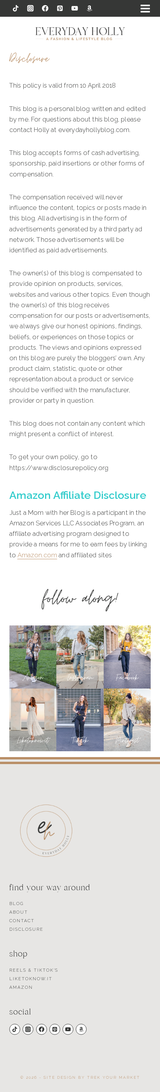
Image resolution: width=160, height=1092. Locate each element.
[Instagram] (30, 8)
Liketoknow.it (30, 978)
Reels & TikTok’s (33, 970)
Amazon (21, 987)
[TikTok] (15, 8)
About (18, 912)
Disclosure (26, 929)
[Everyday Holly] (80, 34)
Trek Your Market (113, 1077)
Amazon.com (37, 555)
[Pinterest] (60, 8)
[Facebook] (45, 8)
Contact (22, 920)
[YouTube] (74, 8)
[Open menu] (145, 8)
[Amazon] (89, 8)
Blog (16, 903)
